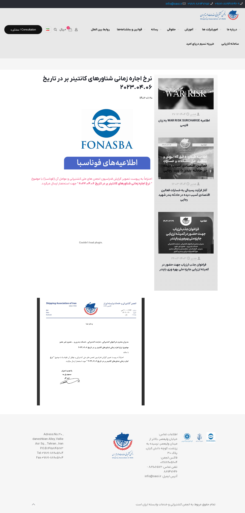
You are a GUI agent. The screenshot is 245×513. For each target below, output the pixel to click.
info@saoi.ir (174, 4)
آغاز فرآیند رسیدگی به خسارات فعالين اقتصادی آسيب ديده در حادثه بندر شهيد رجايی (184, 195)
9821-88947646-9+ (227, 4)
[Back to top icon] (33, 504)
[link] (107, 135)
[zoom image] (107, 136)
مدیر (193, 114)
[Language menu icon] (48, 30)
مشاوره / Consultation (23, 29)
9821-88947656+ (198, 4)
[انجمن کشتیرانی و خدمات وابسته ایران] (219, 15)
